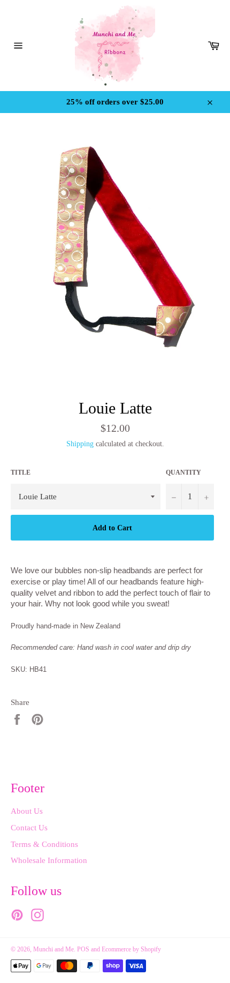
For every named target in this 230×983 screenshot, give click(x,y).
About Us (27, 811)
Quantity (183, 472)
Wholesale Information (49, 860)
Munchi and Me (53, 949)
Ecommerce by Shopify (131, 949)
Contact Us (29, 827)
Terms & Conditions (44, 844)
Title (20, 472)
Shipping (80, 444)
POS (83, 949)
